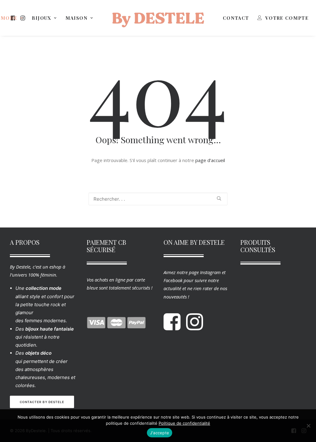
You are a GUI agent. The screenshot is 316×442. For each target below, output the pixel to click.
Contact (236, 18)
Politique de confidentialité (184, 423)
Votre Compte (287, 18)
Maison (76, 18)
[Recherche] (158, 199)
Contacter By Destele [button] (42, 402)
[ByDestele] (158, 18)
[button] (219, 198)
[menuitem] (44, 18)
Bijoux (41, 18)
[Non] (308, 426)
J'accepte (159, 432)
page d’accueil (210, 160)
